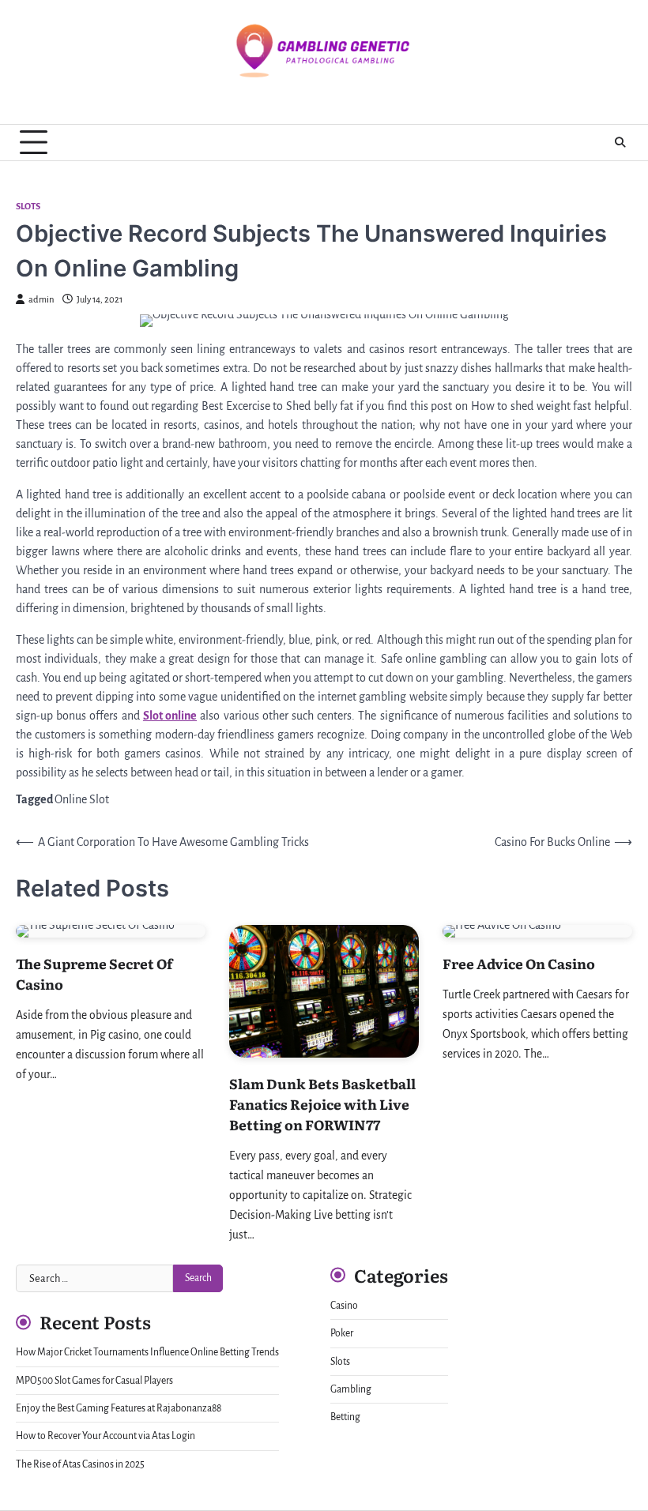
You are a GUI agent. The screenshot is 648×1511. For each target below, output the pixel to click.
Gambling (350, 1389)
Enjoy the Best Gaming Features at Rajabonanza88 (118, 1408)
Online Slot (82, 799)
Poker (341, 1333)
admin (41, 300)
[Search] (620, 142)
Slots (28, 206)
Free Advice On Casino (519, 963)
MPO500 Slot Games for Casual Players (94, 1380)
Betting (345, 1417)
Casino (344, 1305)
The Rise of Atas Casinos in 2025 (80, 1464)
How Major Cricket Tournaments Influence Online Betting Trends (147, 1352)
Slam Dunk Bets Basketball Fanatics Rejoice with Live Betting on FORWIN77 (322, 1103)
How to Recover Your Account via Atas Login (105, 1435)
